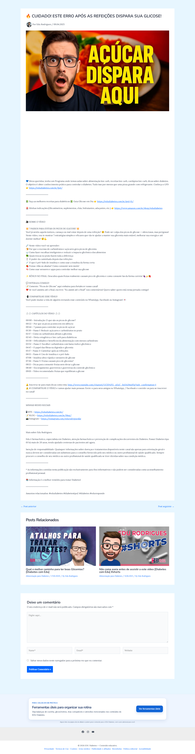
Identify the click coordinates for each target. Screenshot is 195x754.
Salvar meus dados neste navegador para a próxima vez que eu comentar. (66, 660)
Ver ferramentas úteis (149, 709)
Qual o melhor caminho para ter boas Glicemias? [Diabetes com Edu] (55, 570)
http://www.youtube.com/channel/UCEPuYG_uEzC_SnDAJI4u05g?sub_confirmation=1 (112, 384)
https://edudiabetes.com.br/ (48, 412)
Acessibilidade (145, 749)
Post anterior (28, 506)
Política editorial (130, 749)
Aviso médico (84, 749)
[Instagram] (88, 732)
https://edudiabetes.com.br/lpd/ (45, 188)
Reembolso (117, 749)
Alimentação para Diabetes (37, 576)
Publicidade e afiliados (101, 749)
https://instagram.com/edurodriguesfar (61, 418)
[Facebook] (83, 732)
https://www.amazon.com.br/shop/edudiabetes (138, 208)
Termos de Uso (62, 749)
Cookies (73, 749)
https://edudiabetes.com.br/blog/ (54, 415)
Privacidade (49, 749)
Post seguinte (166, 506)
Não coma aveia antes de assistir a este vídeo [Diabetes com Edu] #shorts (132, 570)
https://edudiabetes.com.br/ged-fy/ (115, 201)
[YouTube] (93, 732)
